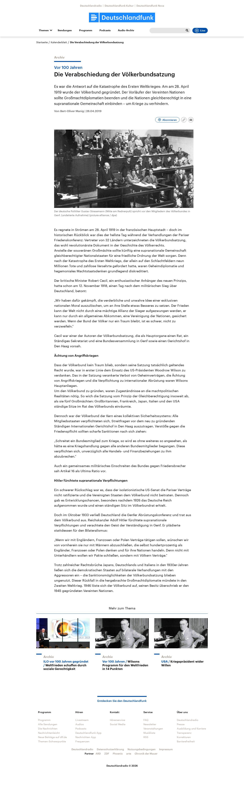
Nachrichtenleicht (49, 732)
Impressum (166, 749)
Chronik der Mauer (146, 753)
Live (202, 30)
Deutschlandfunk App (88, 732)
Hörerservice (117, 719)
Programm (85, 30)
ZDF (106, 753)
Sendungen (65, 30)
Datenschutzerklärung (110, 749)
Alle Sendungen (47, 724)
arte (128, 753)
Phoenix (118, 753)
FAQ (145, 719)
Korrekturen (184, 737)
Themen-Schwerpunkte (52, 741)
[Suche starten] (187, 30)
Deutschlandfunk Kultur (119, 5)
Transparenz (184, 732)
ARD (98, 753)
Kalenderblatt (59, 42)
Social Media (117, 724)
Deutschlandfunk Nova (150, 5)
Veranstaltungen (153, 728)
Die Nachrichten (48, 728)
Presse (181, 724)
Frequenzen (82, 741)
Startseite (42, 42)
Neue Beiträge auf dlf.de (52, 737)
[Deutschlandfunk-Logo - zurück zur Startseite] (122, 17)
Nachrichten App (85, 737)
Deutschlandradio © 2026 (122, 765)
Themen (44, 30)
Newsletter (149, 724)
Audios (79, 724)
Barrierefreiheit (186, 741)
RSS (145, 737)
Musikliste (149, 732)
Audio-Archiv (126, 30)
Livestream (82, 719)
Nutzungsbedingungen (142, 749)
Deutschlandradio (91, 5)
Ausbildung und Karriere (191, 728)
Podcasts (105, 30)
